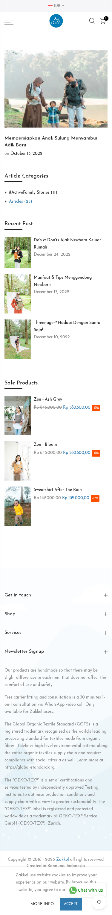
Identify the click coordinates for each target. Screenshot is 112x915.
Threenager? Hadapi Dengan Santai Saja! (68, 326)
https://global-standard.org (29, 767)
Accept (71, 904)
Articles (20, 201)
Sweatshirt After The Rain (58, 490)
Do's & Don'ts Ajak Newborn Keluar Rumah (67, 244)
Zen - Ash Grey (48, 399)
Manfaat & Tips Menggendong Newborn (63, 281)
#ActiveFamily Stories (33, 192)
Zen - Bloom (45, 445)
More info (42, 904)
